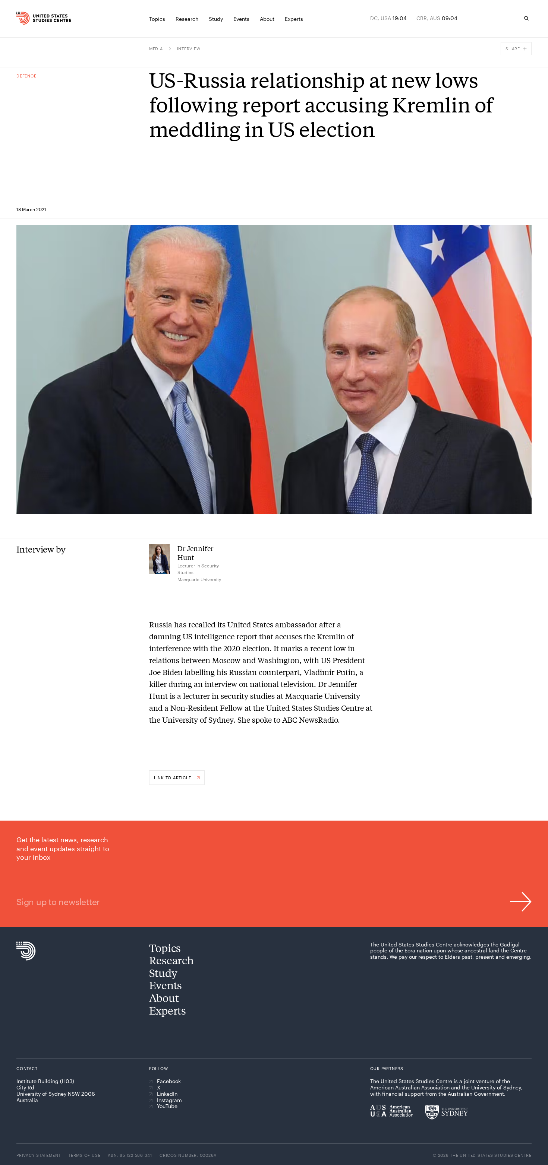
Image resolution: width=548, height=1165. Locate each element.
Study (163, 973)
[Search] (526, 18)
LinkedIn (167, 1094)
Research (171, 960)
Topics (165, 948)
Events (165, 985)
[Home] (30, 18)
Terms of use (84, 1155)
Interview (189, 48)
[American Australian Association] (391, 1111)
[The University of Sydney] (446, 1112)
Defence (26, 75)
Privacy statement (38, 1155)
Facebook (169, 1081)
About (164, 998)
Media (156, 48)
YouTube (167, 1106)
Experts (167, 1010)
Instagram (169, 1100)
